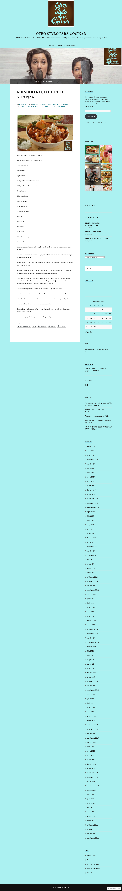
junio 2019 (90, 472)
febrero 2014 (91, 716)
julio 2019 (90, 468)
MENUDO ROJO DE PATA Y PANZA (40, 94)
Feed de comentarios (94, 869)
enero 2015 (91, 677)
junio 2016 (90, 603)
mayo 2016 (91, 607)
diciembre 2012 (92, 773)
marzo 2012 (91, 812)
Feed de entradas (93, 864)
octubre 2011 (91, 834)
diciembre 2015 (92, 629)
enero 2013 (91, 768)
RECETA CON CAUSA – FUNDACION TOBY (93, 224)
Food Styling (50, 45)
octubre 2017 (91, 551)
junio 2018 (90, 520)
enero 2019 (91, 494)
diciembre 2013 (92, 725)
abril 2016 (90, 612)
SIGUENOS (89, 91)
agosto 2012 (91, 790)
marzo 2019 (91, 486)
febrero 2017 (91, 568)
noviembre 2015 (92, 634)
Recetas (60, 45)
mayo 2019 (91, 477)
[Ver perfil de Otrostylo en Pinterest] (87, 385)
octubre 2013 (91, 734)
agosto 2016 (91, 594)
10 (98, 314)
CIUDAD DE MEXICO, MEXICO (95, 368)
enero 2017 (91, 573)
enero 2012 (91, 821)
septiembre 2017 (93, 555)
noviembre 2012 (92, 777)
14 (87, 318)
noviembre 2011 (92, 829)
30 (94, 326)
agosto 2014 (91, 694)
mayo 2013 (91, 751)
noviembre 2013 (92, 729)
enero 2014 (91, 721)
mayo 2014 (91, 707)
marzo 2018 (91, 533)
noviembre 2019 (92, 459)
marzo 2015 (91, 668)
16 (94, 318)
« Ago (87, 332)
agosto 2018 (91, 512)
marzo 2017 (91, 564)
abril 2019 (90, 481)
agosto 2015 (91, 647)
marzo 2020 (91, 455)
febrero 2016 (91, 620)
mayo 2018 (91, 525)
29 (91, 326)
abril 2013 (90, 755)
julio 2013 (90, 747)
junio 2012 (90, 799)
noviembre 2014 (92, 681)
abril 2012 (90, 808)
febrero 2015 (91, 673)
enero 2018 (91, 542)
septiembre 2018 (93, 507)
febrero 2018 (91, 538)
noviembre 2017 (92, 546)
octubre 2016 (91, 586)
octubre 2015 (91, 638)
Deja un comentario (59, 107)
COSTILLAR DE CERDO (93, 232)
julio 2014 (90, 699)
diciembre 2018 (92, 499)
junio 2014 (90, 703)
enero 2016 (91, 625)
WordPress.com (92, 873)
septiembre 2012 (93, 786)
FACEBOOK (89, 280)
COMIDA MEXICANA (28, 107)
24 (98, 322)
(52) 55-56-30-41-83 (92, 371)
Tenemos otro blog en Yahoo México (97, 416)
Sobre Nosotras (70, 45)
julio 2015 (90, 651)
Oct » (91, 332)
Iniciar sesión (91, 860)
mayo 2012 (91, 803)
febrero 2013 (91, 764)
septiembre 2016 (93, 590)
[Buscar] (109, 268)
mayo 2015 (91, 660)
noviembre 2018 (92, 503)
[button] (92, 150)
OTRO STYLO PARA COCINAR (61, 33)
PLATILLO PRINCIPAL (42, 107)
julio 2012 (90, 794)
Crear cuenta (91, 855)
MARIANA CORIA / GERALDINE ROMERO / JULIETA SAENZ (50, 104)
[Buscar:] (98, 268)
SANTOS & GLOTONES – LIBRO (96, 239)
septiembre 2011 (93, 838)
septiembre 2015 (93, 642)
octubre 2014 (91, 686)
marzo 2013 (91, 760)
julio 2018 (90, 516)
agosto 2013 (91, 742)
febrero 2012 (91, 816)
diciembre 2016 (92, 577)
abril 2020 (90, 451)
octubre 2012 (91, 781)
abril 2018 (90, 529)
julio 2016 (90, 599)
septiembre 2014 (93, 690)
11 (102, 314)
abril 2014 (90, 712)
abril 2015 (90, 664)
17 (98, 318)
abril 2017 (90, 560)
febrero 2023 (91, 446)
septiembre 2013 (93, 738)
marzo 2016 (91, 616)
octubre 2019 (91, 464)
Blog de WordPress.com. (61, 887)
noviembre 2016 (92, 581)
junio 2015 (90, 655)
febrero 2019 (91, 490)
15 (91, 318)
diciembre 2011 (92, 825)
